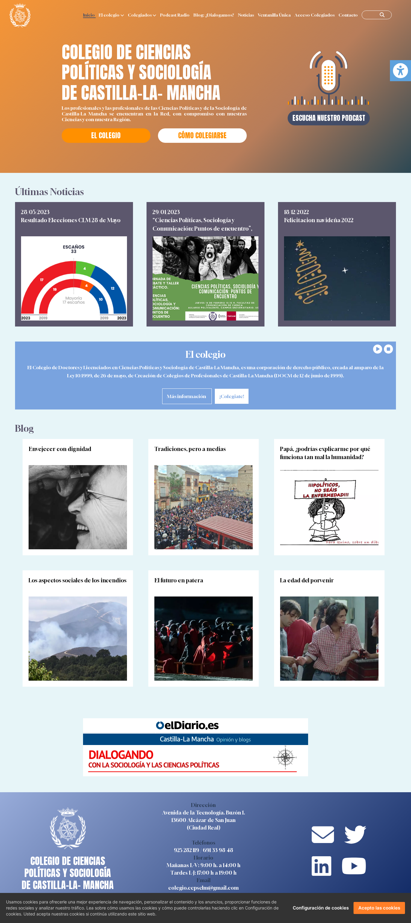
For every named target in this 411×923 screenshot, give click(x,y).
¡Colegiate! (231, 396)
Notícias (246, 14)
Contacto (348, 14)
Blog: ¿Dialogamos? (214, 14)
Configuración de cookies (321, 908)
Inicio (89, 14)
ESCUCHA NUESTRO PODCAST (328, 118)
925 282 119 (186, 850)
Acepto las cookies (379, 908)
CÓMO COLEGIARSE (202, 135)
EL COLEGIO (106, 135)
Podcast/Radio (175, 14)
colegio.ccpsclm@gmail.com (203, 888)
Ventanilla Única (275, 14)
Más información (187, 396)
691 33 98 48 (218, 850)
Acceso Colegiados (315, 14)
